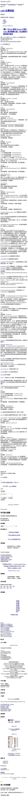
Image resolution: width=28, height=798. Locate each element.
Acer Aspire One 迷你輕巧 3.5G (6, 630)
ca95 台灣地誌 (7, 10)
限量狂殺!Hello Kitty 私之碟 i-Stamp (6, 624)
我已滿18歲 (3, 795)
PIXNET (6, 777)
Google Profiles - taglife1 (6, 709)
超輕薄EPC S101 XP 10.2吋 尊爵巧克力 (7, 626)
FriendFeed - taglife (5, 708)
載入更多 (3, 491)
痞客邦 (8, 482)
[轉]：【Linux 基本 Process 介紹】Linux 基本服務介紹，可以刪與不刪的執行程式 (15, 31)
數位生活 (12, 17)
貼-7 (5, 587)
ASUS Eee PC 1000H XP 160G (5, 632)
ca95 (2, 474)
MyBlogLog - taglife (5, 705)
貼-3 (8, 586)
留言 (11, 482)
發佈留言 (3, 499)
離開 (8, 795)
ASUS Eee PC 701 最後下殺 (5, 627)
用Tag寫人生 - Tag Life (8, 704)
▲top (2, 488)
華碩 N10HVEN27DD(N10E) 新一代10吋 (7, 631)
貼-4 (11, 586)
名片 (4, 23)
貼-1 (2, 586)
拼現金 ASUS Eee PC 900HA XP (6, 635)
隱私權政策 (24, 777)
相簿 (4, 20)
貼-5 (14, 586)
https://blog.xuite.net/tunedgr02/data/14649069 (11, 41)
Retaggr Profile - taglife (6, 710)
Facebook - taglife (4, 707)
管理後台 (3, 772)
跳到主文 (3, 14)
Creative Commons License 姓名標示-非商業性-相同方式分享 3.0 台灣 (6, 558)
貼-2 (5, 586)
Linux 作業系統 (12, 486)
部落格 (5, 21)
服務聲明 (14, 778)
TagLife (12, 773)
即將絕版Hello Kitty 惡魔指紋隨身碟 (6, 625)
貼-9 (11, 587)
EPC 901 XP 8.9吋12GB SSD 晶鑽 (6, 636)
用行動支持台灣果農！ (14, 532)
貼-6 (2, 587)
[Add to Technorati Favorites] (17, 755)
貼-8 (8, 587)
